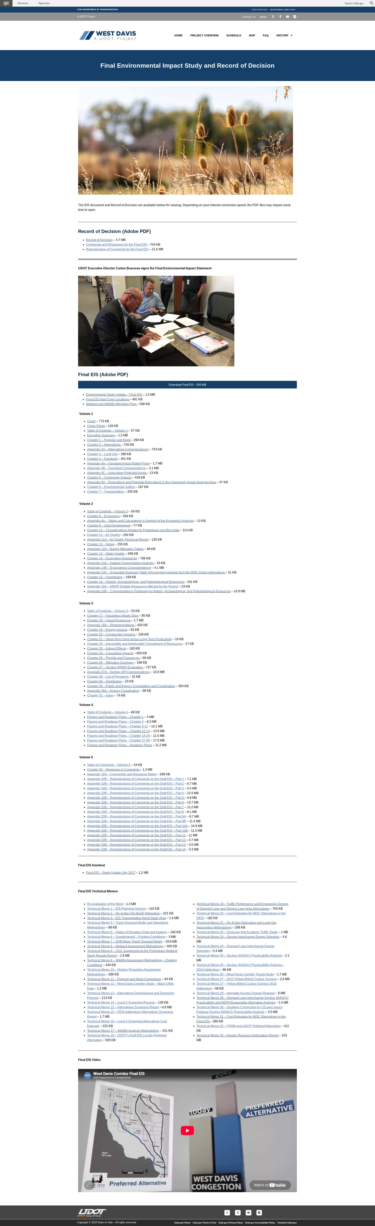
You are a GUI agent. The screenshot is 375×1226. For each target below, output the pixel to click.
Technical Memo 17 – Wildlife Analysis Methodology (123, 1030)
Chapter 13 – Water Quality (105, 553)
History (282, 35)
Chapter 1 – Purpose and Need (108, 440)
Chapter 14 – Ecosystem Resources (112, 558)
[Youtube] (287, 16)
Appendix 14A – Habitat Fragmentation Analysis (120, 563)
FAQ (266, 35)
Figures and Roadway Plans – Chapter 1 (115, 717)
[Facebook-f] (280, 16)
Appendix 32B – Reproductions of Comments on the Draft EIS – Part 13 (136, 844)
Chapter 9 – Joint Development (108, 525)
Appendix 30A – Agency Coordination (113, 690)
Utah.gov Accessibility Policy (260, 1223)
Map (252, 35)
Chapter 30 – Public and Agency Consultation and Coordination (131, 686)
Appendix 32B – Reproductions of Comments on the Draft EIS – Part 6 (135, 802)
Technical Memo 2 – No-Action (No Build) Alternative (123, 913)
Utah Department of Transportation (97, 9)
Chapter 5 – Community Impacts (109, 477)
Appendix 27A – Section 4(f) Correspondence (118, 672)
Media (263, 16)
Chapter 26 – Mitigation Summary (110, 662)
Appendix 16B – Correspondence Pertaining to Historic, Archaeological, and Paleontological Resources (158, 591)
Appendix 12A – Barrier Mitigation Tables (115, 549)
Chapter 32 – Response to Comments (113, 769)
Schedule (233, 35)
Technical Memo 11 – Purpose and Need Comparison (124, 979)
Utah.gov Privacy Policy (231, 1223)
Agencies (44, 3)
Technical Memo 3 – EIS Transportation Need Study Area (126, 918)
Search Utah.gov (354, 3)
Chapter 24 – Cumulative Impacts (110, 653)
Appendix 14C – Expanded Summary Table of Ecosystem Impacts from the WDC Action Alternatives (156, 572)
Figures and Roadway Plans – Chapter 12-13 (118, 731)
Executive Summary (101, 435)
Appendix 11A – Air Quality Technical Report (117, 539)
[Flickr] (295, 16)
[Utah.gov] (6, 3)
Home (178, 35)
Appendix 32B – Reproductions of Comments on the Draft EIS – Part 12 (136, 840)
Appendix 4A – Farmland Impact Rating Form (118, 463)
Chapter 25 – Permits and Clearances (113, 658)
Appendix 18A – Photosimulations (110, 625)
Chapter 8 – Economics (103, 516)
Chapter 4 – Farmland (102, 458)
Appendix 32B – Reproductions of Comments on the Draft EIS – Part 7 (135, 807)
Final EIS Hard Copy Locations (107, 399)
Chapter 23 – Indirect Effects (106, 648)
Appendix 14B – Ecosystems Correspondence (119, 567)
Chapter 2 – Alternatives (103, 444)
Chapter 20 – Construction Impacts (111, 634)
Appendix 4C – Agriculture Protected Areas (116, 473)
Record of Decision (99, 240)
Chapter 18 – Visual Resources (108, 620)
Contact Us (249, 16)
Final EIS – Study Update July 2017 (110, 872)
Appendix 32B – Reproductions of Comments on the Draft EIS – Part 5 (135, 797)
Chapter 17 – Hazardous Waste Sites (112, 615)
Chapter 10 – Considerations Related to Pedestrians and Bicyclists (133, 530)
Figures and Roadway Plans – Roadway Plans (119, 745)
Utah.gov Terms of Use (204, 1223)
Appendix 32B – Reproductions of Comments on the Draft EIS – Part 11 (136, 835)
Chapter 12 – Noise (100, 544)
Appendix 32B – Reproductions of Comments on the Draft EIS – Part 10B (137, 830)
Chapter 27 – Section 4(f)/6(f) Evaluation (115, 667)
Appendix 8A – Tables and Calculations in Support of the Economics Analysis (140, 520)
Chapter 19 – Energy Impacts (107, 629)
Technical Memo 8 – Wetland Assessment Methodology (125, 946)
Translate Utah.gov (287, 1223)
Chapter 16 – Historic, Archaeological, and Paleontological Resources (135, 581)
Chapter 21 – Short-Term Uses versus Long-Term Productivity (129, 639)
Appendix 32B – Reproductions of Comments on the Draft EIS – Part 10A (137, 826)
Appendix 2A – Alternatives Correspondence (117, 449)
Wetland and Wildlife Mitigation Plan (111, 404)
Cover (91, 421)
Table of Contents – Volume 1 (107, 430)
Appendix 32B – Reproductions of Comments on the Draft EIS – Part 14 (136, 849)
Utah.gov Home (182, 1223)
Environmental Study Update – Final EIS (114, 394)
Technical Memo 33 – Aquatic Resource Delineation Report (237, 1035)
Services (23, 3)
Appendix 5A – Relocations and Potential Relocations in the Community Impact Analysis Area (151, 482)
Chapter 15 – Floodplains (104, 577)
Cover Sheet (95, 426)
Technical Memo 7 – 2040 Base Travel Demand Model (124, 941)
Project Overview (204, 35)
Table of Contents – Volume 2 (107, 511)
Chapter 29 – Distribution (104, 681)
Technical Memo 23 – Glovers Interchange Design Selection (237, 936)
